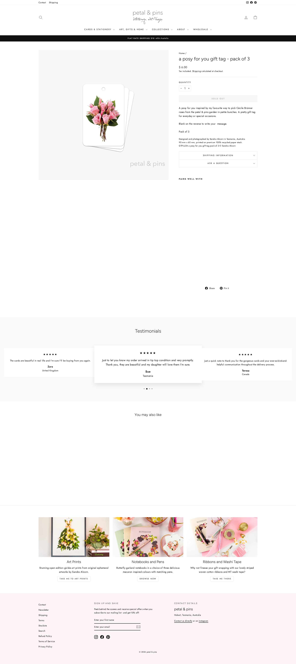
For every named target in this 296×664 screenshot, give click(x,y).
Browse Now (148, 578)
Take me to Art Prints (74, 578)
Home (182, 53)
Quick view (64, 472)
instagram (203, 620)
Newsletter (44, 609)
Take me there (222, 578)
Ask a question (218, 163)
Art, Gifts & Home (132, 29)
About (181, 29)
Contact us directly (183, 620)
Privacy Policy (45, 646)
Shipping (53, 2)
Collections (161, 29)
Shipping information (218, 155)
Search (42, 630)
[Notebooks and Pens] (148, 537)
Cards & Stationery (98, 29)
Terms (41, 620)
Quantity (185, 82)
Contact (42, 2)
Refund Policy (45, 636)
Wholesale (201, 29)
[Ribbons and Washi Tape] (222, 537)
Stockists (43, 625)
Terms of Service (47, 641)
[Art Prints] (74, 537)
